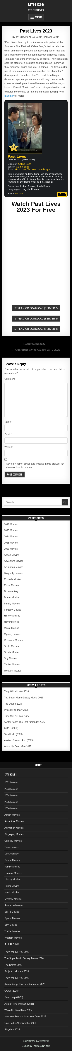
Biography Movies (13, 573)
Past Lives (17, 156)
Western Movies (12, 670)
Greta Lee (20, 169)
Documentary (11, 591)
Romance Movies (51, 37)
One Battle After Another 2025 (20, 1023)
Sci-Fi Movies (11, 646)
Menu (38, 17)
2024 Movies (11, 536)
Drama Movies (35, 37)
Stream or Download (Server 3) (36, 318)
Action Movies (11, 555)
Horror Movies (11, 621)
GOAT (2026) (11, 728)
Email (8, 434)
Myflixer (36, 4)
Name (8, 421)
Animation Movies (13, 567)
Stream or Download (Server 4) (36, 328)
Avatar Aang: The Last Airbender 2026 (24, 722)
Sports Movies (12, 652)
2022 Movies (11, 524)
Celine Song (24, 164)
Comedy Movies (12, 579)
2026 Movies (11, 548)
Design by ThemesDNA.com (36, 1046)
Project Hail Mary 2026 (16, 709)
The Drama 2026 (13, 703)
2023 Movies (22, 37)
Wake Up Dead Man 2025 (17, 746)
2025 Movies (11, 542)
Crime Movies (11, 585)
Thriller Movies (12, 664)
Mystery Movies (12, 634)
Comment (10, 378)
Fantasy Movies (12, 609)
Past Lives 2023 (36, 30)
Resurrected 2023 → (36, 344)
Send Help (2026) (13, 734)
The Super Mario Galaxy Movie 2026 (23, 697)
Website (8, 447)
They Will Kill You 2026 (16, 691)
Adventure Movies (13, 560)
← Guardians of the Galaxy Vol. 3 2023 (36, 349)
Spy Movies (10, 658)
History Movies (12, 615)
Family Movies (12, 603)
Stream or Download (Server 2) (36, 308)
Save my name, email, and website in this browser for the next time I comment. (35, 465)
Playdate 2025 (12, 1029)
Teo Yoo (31, 169)
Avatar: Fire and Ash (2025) (18, 740)
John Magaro (44, 169)
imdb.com (19, 193)
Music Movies (11, 628)
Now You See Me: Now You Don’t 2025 (25, 1016)
